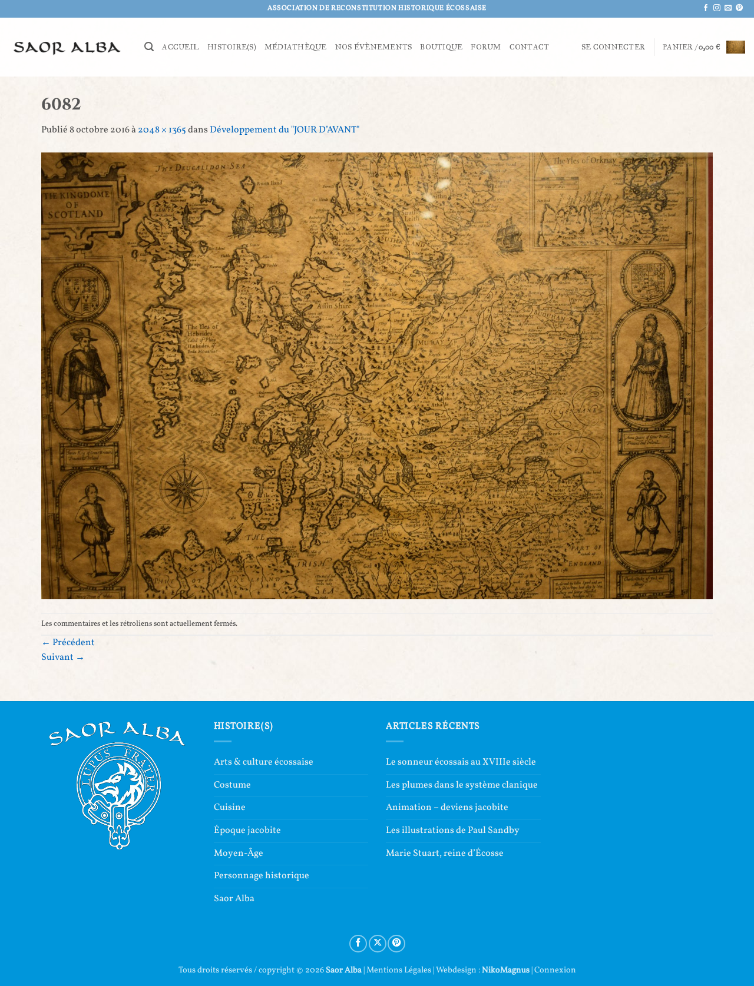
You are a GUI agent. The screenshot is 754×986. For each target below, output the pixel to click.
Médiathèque (295, 47)
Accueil (180, 47)
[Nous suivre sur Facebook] (705, 8)
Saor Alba (234, 898)
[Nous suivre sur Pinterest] (739, 8)
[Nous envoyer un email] (728, 8)
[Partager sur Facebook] (358, 943)
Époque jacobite (247, 830)
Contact (530, 47)
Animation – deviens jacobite (447, 807)
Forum (486, 47)
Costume (232, 785)
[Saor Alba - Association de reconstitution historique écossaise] (68, 47)
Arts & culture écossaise (263, 762)
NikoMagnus (506, 970)
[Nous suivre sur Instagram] (716, 8)
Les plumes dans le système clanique (462, 785)
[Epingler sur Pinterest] (396, 943)
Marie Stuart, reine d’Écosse (445, 853)
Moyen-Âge (238, 853)
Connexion (555, 970)
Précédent (68, 642)
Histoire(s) (231, 47)
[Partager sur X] (377, 943)
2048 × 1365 (162, 130)
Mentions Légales (398, 970)
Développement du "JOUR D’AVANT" (284, 130)
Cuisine (230, 807)
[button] (149, 46)
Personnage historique (261, 875)
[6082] (377, 375)
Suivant (63, 657)
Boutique (441, 47)
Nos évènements (373, 47)
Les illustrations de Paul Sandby (453, 830)
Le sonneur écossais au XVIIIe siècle (461, 762)
